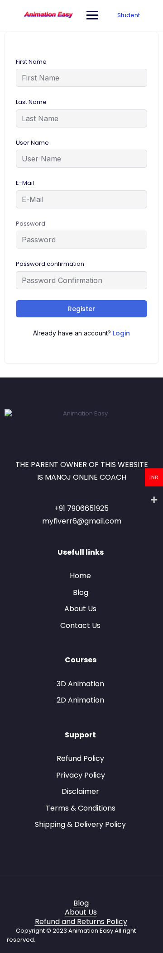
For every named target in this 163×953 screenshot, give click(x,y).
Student (128, 15)
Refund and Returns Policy (81, 921)
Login (121, 333)
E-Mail (25, 183)
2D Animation (80, 700)
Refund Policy (80, 758)
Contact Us (80, 625)
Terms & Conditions (80, 808)
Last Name (31, 102)
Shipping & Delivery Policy (80, 824)
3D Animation (80, 684)
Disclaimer (80, 791)
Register (81, 308)
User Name (32, 142)
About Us (80, 609)
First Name (31, 61)
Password (30, 223)
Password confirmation (50, 263)
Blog (80, 592)
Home (80, 576)
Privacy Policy (80, 775)
